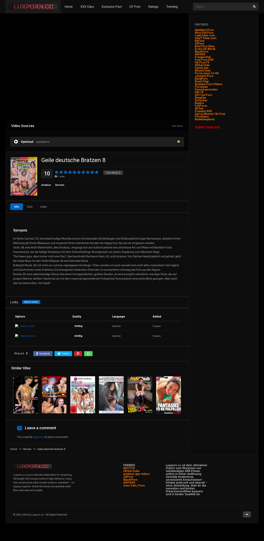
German (59, 185)
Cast (29, 206)
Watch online (31, 302)
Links (43, 206)
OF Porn (135, 7)
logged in (38, 437)
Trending (172, 7)
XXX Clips (87, 7)
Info (16, 206)
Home (69, 7)
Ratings (153, 7)
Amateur (46, 185)
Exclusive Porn (112, 7)
